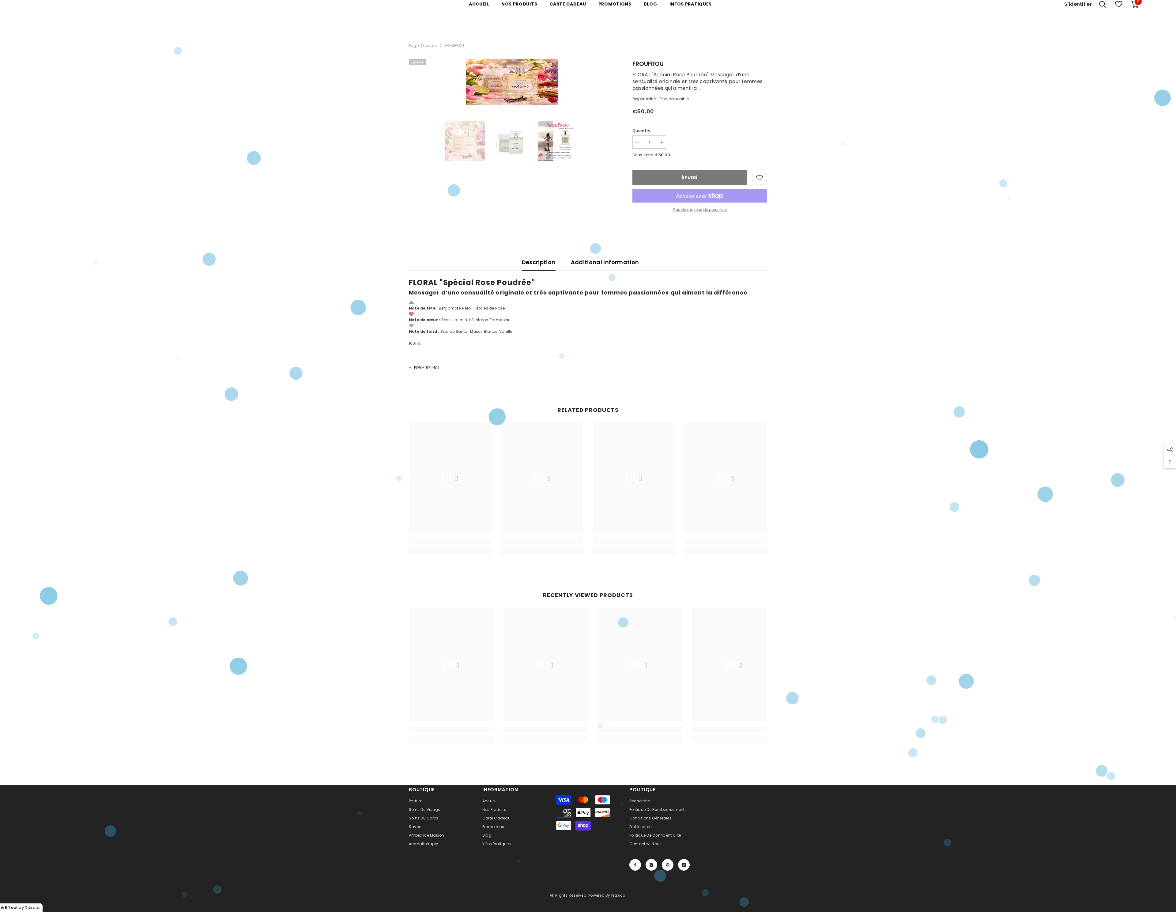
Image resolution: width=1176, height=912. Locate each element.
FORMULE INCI (426, 367)
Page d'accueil (423, 45)
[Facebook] (635, 865)
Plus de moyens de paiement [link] (700, 209)
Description (539, 262)
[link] (450, 541)
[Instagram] (651, 865)
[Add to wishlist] (759, 177)
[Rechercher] (1102, 4)
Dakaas (32, 907)
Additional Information (605, 262)
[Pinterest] (667, 865)
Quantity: (641, 130)
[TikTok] (684, 865)
